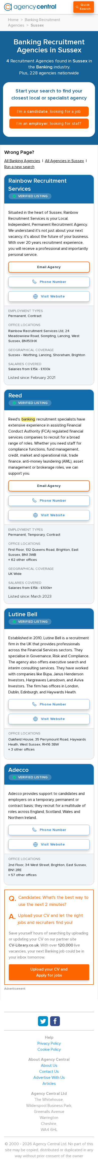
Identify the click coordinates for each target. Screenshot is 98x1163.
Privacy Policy (49, 1043)
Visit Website (53, 296)
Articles (49, 1084)
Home (13, 20)
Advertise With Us (49, 1078)
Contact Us (49, 1072)
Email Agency (49, 267)
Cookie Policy (49, 1049)
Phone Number (53, 282)
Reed (15, 396)
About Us (49, 1066)
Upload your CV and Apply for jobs (49, 972)
